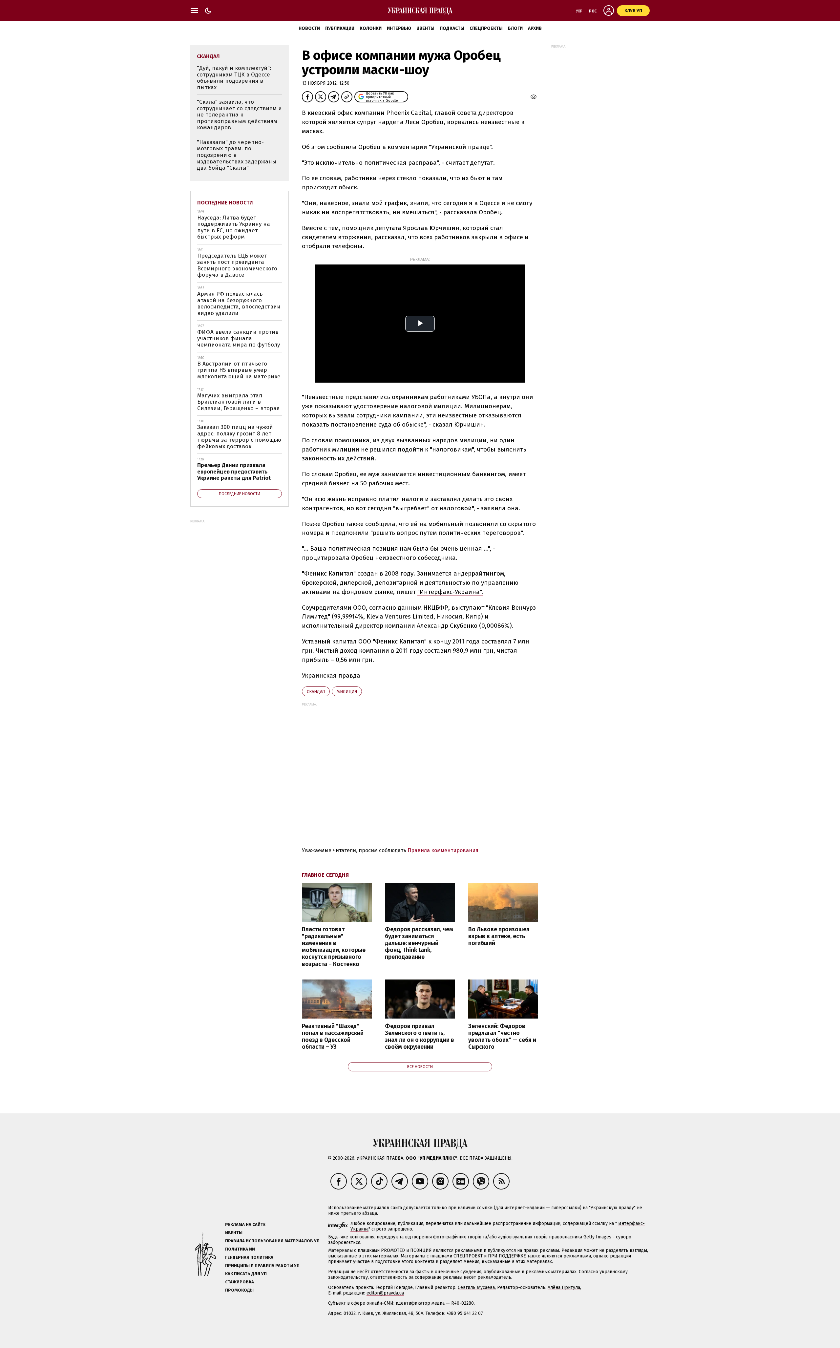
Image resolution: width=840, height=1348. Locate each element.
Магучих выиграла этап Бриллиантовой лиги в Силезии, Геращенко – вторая (238, 402)
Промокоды (239, 1290)
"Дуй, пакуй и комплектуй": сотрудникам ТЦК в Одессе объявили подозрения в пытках (234, 78)
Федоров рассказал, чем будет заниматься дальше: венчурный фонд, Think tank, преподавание (419, 943)
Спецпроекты (486, 28)
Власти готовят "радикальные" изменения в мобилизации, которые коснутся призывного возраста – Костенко (334, 947)
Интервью (399, 28)
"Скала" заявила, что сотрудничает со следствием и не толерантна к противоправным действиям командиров (239, 114)
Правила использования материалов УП (272, 1240)
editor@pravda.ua (385, 1293)
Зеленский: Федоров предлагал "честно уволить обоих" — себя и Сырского (502, 1036)
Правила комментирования (443, 850)
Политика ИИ (240, 1249)
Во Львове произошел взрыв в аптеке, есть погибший (499, 936)
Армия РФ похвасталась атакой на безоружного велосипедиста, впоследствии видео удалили (239, 303)
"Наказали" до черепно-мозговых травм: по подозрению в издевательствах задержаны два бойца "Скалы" (236, 155)
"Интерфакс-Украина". (450, 592)
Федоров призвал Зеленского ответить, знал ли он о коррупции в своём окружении (419, 1036)
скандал (316, 691)
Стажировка (239, 1281)
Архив (535, 28)
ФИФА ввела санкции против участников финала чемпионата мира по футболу (238, 338)
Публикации (339, 28)
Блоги (515, 28)
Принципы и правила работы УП (262, 1265)
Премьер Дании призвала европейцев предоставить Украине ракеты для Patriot (234, 471)
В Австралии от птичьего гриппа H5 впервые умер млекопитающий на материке (239, 370)
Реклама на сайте (245, 1224)
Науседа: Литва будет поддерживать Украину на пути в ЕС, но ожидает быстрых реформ (233, 227)
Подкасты (452, 28)
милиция (347, 691)
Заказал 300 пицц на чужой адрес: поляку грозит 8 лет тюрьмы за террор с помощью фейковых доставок (239, 437)
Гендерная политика (249, 1257)
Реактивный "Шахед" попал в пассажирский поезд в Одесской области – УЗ (333, 1036)
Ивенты (425, 28)
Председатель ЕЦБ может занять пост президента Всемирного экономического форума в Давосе (237, 265)
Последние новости (225, 203)
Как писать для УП (246, 1273)
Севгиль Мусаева (476, 1287)
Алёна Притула (564, 1287)
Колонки (371, 28)
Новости (309, 28)
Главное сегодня (325, 875)
